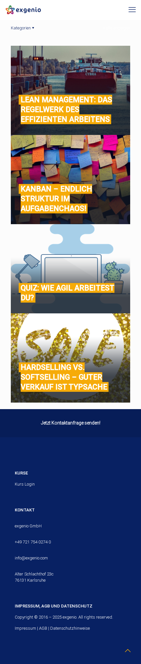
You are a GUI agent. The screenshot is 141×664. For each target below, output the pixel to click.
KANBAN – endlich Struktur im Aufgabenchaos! (56, 198)
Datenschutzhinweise (70, 628)
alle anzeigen (118, 28)
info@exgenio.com (31, 558)
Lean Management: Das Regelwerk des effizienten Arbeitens (66, 109)
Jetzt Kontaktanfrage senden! (70, 423)
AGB (43, 628)
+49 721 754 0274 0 (33, 542)
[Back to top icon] (127, 650)
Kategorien (21, 28)
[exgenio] (23, 10)
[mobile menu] (132, 9)
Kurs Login (25, 484)
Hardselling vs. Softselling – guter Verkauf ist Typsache (64, 377)
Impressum (25, 628)
